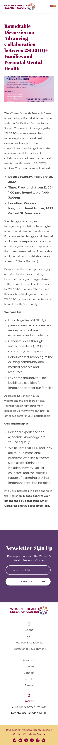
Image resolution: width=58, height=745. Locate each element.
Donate (29, 666)
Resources (29, 660)
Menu (53, 6)
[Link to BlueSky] (43, 740)
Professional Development (29, 648)
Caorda (40, 734)
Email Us (29, 701)
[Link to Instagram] (38, 740)
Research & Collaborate (29, 642)
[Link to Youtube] (20, 740)
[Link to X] (26, 740)
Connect (29, 672)
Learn (29, 636)
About (29, 629)
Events (29, 685)
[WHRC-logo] (19, 7)
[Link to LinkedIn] (32, 740)
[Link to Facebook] (14, 740)
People (29, 679)
